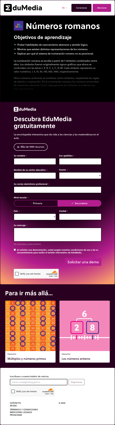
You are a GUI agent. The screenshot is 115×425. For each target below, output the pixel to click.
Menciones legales (21, 412)
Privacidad (16, 414)
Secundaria (79, 203)
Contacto (15, 402)
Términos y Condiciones (24, 409)
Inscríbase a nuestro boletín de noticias (29, 376)
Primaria (35, 203)
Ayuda (13, 405)
